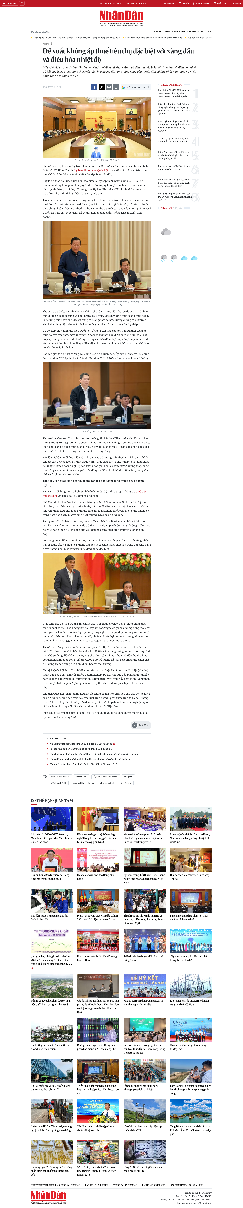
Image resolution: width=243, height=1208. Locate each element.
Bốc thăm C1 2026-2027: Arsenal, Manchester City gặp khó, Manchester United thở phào (174, 93)
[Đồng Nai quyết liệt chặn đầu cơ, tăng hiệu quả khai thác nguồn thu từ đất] (52, 986)
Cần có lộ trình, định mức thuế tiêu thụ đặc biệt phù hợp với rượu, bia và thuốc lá (90, 759)
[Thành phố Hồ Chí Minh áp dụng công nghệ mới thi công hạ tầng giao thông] (52, 1111)
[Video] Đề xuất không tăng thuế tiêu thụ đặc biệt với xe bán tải (81, 744)
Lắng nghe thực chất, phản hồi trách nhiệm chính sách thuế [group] (81, 37)
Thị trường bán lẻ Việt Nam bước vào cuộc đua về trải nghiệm (50, 1047)
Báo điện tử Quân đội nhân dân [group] (187, 1185)
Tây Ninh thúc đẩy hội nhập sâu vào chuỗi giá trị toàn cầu (96, 1128)
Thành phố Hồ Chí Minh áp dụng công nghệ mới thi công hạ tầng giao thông (51, 1128)
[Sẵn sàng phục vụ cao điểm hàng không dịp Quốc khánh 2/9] (145, 1071)
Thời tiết (166, 208)
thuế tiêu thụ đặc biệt (60, 777)
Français (115, 3)
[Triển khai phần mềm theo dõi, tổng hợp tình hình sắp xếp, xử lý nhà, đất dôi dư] (98, 1071)
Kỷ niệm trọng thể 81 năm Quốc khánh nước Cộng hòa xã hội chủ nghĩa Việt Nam (144, 878)
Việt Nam (127, 783)
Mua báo (171, 3)
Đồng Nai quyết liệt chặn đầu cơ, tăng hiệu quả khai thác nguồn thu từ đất (51, 1002)
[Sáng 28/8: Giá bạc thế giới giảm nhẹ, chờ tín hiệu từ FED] (145, 1152)
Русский (125, 3)
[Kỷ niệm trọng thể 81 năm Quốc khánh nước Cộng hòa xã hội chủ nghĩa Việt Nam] (145, 860)
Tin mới (185, 3)
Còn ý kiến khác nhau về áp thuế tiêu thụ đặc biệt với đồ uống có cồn (84, 764)
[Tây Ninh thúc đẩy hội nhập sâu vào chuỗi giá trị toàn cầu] (98, 1111)
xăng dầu (128, 777)
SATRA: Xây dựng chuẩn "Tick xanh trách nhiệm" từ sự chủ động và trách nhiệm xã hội (96, 1170)
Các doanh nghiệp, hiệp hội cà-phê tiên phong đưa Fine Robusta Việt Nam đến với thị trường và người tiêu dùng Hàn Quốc (98, 1006)
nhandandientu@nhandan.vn (198, 1203)
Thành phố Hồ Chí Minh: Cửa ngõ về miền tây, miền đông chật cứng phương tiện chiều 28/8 (144, 919)
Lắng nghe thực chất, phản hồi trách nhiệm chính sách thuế (189, 917)
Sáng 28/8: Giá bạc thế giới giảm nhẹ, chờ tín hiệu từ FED (143, 1168)
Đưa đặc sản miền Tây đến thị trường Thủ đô (189, 876)
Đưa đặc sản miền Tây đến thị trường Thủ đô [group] (137, 37)
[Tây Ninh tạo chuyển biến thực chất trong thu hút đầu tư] (191, 941)
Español (134, 3)
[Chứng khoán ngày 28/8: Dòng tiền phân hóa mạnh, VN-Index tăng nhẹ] (98, 1030)
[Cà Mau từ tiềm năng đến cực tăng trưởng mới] (191, 1030)
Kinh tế (47, 43)
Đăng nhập (237, 3)
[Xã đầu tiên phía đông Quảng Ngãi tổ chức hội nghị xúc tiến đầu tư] (145, 986)
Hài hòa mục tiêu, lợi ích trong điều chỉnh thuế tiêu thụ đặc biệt (81, 749)
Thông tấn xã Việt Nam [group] (125, 1185)
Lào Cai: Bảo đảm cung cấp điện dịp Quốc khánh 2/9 (143, 1128)
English (100, 3)
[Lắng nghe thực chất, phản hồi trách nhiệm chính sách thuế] (191, 901)
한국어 (143, 3)
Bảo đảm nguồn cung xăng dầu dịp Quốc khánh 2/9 (49, 917)
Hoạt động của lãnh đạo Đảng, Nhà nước (95, 876)
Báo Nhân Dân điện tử (121, 18)
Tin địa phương (203, 3)
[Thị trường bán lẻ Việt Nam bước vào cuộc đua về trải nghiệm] (52, 1030)
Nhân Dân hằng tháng (200, 32)
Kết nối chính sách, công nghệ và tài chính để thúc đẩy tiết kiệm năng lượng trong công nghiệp (144, 1048)
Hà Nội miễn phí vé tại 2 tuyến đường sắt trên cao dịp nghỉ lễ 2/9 (50, 1087)
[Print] (116, 87)
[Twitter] (102, 87)
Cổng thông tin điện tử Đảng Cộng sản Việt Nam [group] (55, 1185)
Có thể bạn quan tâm (52, 800)
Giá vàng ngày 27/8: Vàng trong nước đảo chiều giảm (174, 168)
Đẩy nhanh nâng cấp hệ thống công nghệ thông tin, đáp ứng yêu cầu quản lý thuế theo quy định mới (174, 109)
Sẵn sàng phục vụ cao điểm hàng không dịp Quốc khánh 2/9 (141, 1087)
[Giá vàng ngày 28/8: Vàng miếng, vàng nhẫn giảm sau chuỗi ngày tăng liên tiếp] (52, 1152)
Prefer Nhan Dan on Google (138, 87)
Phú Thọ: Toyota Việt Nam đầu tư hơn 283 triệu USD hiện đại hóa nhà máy (97, 917)
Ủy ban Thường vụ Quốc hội (91, 170)
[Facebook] (94, 87)
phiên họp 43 (81, 777)
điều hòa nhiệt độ (58, 783)
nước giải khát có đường (83, 783)
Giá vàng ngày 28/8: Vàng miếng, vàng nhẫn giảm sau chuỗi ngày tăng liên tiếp (51, 1170)
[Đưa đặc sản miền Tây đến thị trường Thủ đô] (191, 860)
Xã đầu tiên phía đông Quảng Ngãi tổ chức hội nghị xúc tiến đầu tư (143, 1002)
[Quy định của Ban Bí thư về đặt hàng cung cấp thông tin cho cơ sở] (52, 860)
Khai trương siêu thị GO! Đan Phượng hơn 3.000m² (97, 958)
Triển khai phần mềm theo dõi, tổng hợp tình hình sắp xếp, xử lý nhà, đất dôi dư (98, 1089)
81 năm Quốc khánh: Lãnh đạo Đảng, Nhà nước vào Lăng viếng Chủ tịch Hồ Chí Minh (190, 838)
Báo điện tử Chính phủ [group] (96, 1185)
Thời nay (156, 32)
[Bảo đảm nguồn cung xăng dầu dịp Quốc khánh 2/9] (52, 901)
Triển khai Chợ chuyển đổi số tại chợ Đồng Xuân (143, 958)
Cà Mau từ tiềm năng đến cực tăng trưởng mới (188, 1047)
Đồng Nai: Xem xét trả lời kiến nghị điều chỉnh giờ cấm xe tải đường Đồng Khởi (173, 155)
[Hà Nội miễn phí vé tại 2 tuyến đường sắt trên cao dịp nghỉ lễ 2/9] (52, 1071)
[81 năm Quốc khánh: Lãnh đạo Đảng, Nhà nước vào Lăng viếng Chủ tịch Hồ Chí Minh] (191, 819)
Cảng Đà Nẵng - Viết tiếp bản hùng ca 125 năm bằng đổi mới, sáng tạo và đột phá (190, 1130)
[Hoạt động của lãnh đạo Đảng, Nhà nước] (98, 860)
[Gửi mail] (109, 87)
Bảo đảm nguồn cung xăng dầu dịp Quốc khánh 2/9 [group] (188, 37)
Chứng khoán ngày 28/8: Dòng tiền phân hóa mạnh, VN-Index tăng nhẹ (96, 1047)
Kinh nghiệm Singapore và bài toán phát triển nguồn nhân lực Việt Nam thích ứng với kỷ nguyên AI (174, 126)
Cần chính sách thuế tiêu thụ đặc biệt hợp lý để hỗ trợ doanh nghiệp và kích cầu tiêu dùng (94, 754)
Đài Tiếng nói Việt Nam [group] (153, 1185)
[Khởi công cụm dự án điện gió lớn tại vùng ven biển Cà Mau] (191, 986)
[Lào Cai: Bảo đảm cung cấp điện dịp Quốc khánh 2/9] (145, 1111)
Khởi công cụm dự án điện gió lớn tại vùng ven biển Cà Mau (189, 1002)
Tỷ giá (178, 208)
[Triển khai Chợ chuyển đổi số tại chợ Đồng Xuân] (145, 941)
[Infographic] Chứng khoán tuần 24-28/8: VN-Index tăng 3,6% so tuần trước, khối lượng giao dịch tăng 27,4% (51, 960)
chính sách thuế (107, 783)
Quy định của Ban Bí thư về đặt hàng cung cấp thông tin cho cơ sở (50, 876)
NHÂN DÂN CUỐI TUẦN (175, 32)
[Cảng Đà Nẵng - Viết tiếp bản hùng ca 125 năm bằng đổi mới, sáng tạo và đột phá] (191, 1111)
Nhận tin (221, 3)
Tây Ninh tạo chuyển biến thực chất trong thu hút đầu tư (189, 958)
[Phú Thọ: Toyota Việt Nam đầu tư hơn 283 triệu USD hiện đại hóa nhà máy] (98, 901)
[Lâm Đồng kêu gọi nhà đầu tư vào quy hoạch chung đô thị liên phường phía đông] (191, 1071)
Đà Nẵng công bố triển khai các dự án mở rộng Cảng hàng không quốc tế (175, 196)
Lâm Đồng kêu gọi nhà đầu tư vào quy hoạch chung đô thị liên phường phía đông (190, 1089)
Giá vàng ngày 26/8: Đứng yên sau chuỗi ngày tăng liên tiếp (173, 140)
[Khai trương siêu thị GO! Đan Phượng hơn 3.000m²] (98, 941)
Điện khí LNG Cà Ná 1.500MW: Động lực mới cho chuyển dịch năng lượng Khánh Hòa (174, 182)
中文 (107, 3)
